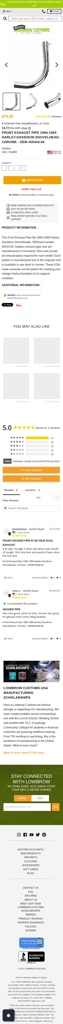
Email (23, 798)
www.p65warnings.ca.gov (17, 298)
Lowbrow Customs (35, 969)
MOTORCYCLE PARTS (31, 849)
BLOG (30, 873)
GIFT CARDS (30, 869)
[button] (53, 577)
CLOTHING (30, 861)
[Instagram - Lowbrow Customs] (19, 835)
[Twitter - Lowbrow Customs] (38, 835)
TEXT (40, 798)
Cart (56, 11)
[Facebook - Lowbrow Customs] (25, 835)
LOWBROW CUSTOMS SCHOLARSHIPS (31, 909)
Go (56, 806)
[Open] (9, 1015)
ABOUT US (30, 899)
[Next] (56, 65)
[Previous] (6, 65)
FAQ (30, 891)
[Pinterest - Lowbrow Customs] (44, 835)
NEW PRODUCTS (31, 853)
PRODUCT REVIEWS (31, 918)
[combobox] (35, 18)
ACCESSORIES (30, 865)
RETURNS (31, 895)
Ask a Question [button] (33, 478)
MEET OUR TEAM (30, 903)
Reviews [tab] (8, 490)
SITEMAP (30, 930)
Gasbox (6, 148)
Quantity (7, 163)
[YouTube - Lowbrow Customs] (31, 835)
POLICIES (30, 926)
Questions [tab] (30, 490)
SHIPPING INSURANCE (31, 922)
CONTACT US (30, 887)
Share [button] (10, 577)
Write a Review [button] (33, 470)
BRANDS (31, 914)
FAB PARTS (30, 857)
